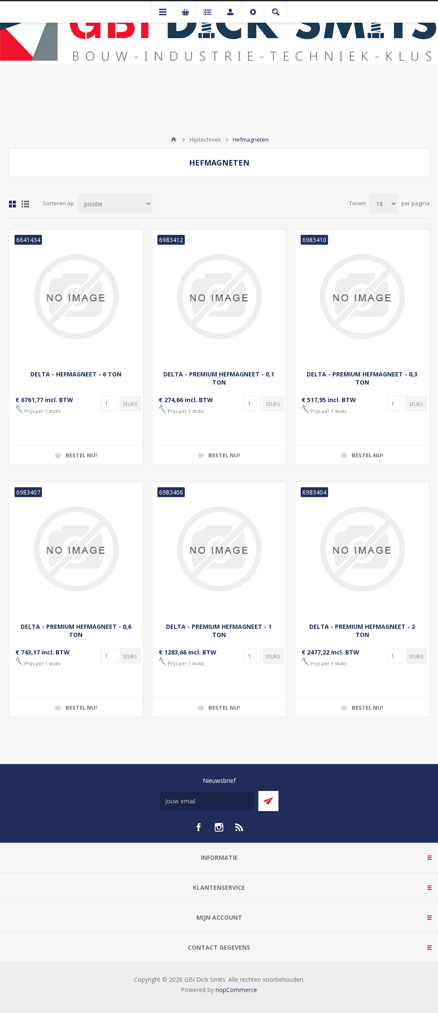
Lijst (25, 204)
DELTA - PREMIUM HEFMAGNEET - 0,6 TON (76, 630)
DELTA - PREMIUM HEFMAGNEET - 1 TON (219, 630)
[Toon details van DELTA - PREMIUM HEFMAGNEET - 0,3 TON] (362, 297)
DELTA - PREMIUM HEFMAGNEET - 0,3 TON (362, 378)
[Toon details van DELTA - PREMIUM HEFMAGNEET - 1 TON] (219, 549)
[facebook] (198, 827)
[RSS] (239, 827)
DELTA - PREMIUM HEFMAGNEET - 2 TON (362, 630)
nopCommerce (236, 990)
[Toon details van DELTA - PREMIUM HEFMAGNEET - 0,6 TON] (76, 549)
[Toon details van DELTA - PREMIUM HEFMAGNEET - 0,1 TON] (219, 297)
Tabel (12, 204)
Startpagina (173, 139)
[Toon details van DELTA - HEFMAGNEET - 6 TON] (76, 297)
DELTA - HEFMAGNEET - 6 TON (75, 374)
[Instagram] (219, 827)
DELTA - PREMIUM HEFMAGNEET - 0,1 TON (218, 378)
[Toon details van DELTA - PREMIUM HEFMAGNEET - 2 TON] (362, 549)
